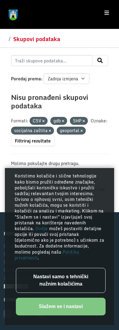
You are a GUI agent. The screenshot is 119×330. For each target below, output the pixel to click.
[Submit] (100, 60)
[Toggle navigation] (106, 13)
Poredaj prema (26, 78)
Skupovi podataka (36, 39)
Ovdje (42, 228)
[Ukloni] (43, 121)
